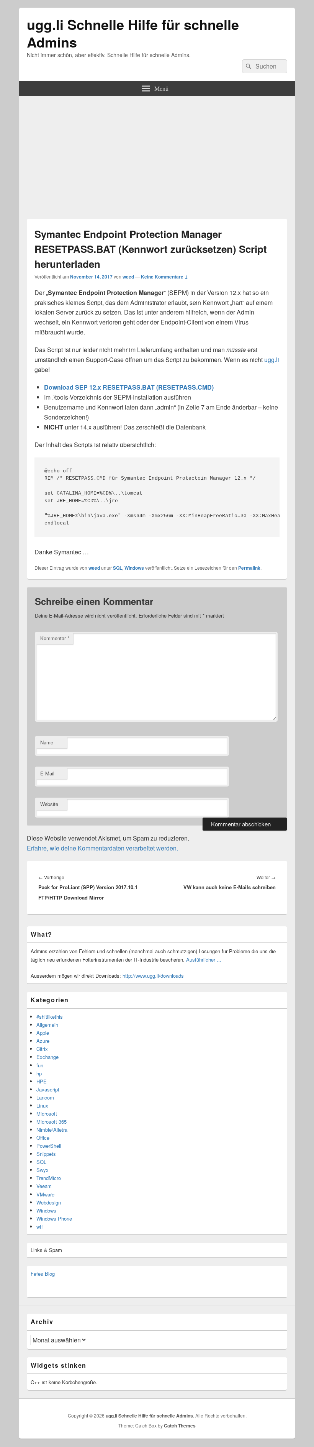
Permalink (249, 567)
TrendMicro (48, 1178)
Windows (134, 567)
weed (128, 276)
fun (39, 1065)
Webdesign (48, 1202)
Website (49, 804)
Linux (42, 1105)
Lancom (45, 1097)
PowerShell (48, 1145)
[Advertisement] (157, 153)
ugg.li (271, 359)
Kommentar (54, 638)
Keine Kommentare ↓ (164, 276)
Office (42, 1137)
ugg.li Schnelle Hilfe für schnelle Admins (133, 33)
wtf (39, 1226)
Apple (42, 1032)
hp (39, 1073)
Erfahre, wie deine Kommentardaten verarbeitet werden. (102, 848)
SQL (117, 567)
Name (46, 742)
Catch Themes (180, 1425)
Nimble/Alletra (51, 1129)
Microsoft (46, 1113)
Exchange (47, 1056)
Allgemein (47, 1024)
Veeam (44, 1186)
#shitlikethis (49, 1016)
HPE (41, 1081)
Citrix (42, 1048)
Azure (42, 1040)
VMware (45, 1194)
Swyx (42, 1169)
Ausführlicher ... (203, 959)
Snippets (46, 1153)
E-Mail (47, 773)
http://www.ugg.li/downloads (153, 975)
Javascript (47, 1089)
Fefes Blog (43, 1273)
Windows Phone (54, 1218)
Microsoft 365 (51, 1121)
